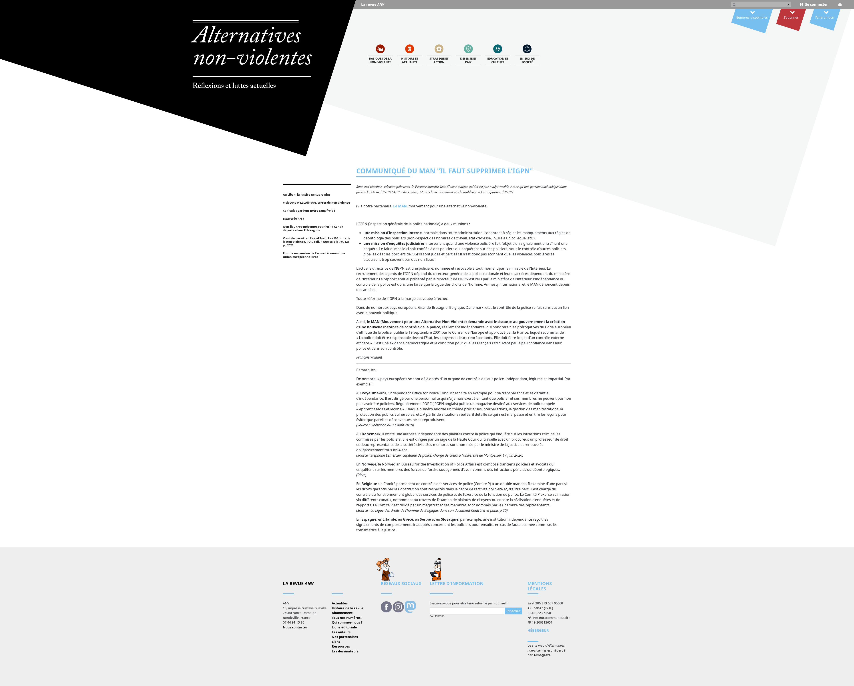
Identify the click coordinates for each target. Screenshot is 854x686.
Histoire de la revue (347, 608)
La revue (372, 4)
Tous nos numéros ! (347, 618)
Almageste (542, 655)
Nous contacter (295, 627)
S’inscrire (513, 611)
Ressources (341, 646)
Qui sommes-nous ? (347, 622)
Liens (336, 642)
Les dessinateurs (345, 651)
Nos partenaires (345, 637)
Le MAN (400, 206)
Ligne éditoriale (344, 627)
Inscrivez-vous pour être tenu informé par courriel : (469, 603)
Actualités (340, 603)
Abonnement (342, 613)
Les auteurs (341, 632)
